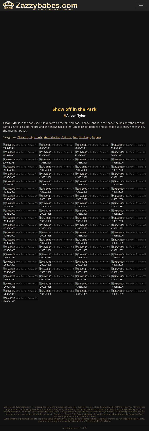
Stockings (85, 137)
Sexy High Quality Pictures (80, 406)
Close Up (22, 137)
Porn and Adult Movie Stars (108, 409)
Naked (41, 411)
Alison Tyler (76, 115)
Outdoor (66, 137)
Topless (96, 137)
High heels (35, 137)
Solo (75, 137)
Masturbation (52, 137)
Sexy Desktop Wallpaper (120, 411)
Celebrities (81, 409)
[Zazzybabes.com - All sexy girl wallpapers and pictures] (40, 5)
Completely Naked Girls (65, 414)
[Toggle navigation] (141, 5)
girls (32, 409)
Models (90, 409)
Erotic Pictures (41, 414)
